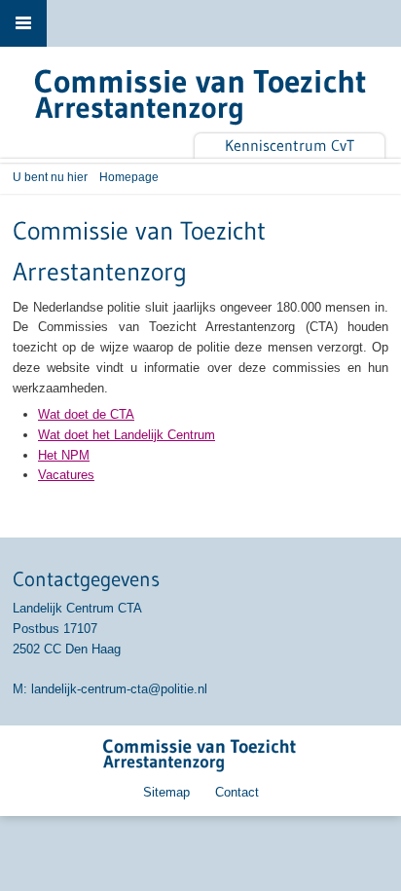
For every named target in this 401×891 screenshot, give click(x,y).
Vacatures (66, 474)
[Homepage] (200, 102)
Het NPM (64, 455)
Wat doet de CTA (86, 414)
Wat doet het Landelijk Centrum (126, 434)
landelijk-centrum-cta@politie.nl (119, 689)
